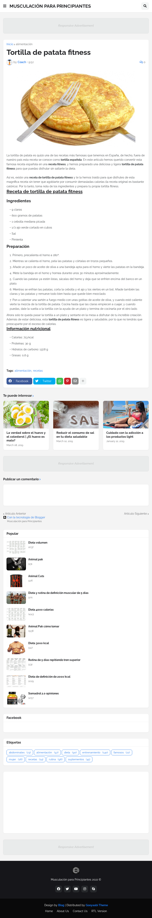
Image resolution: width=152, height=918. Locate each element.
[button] (5, 6)
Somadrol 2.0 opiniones (43, 693)
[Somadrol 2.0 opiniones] (16, 698)
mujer (15, 759)
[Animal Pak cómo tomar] (16, 631)
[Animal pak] (16, 564)
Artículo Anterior (15, 513)
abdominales (20, 752)
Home (49, 911)
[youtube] (76, 889)
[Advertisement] (76, 802)
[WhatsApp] (59, 381)
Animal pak (35, 559)
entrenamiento (95, 752)
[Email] (75, 381)
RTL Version (99, 911)
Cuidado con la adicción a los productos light (124, 434)
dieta (70, 752)
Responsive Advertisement (76, 25)
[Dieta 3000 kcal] (16, 647)
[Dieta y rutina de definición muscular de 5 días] (16, 597)
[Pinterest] (67, 381)
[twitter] (67, 889)
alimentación (24, 44)
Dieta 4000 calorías (41, 609)
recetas (38, 370)
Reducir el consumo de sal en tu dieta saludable (75, 434)
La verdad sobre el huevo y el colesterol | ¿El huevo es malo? (26, 436)
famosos (122, 752)
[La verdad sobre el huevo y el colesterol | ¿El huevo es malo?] (26, 414)
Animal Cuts (36, 576)
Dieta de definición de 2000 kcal (49, 676)
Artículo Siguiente (135, 513)
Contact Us (80, 911)
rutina (55, 759)
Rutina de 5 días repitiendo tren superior (54, 659)
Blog (61, 905)
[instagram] (84, 889)
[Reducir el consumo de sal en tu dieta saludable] (76, 414)
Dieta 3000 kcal (38, 643)
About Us (63, 911)
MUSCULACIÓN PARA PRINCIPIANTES (50, 6)
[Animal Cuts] (16, 580)
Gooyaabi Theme (97, 905)
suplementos (79, 759)
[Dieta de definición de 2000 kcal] (16, 681)
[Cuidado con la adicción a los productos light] (126, 414)
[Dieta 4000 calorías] (16, 614)
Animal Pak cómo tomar (43, 626)
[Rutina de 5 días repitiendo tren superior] (16, 664)
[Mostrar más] (83, 381)
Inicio (10, 44)
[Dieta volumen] (16, 547)
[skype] (93, 889)
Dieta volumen (37, 542)
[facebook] (58, 889)
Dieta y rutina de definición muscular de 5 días (58, 592)
